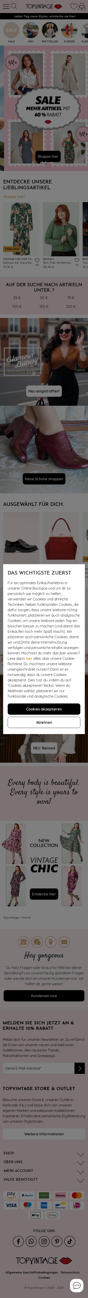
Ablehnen (44, 722)
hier (29, 658)
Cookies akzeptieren (44, 709)
